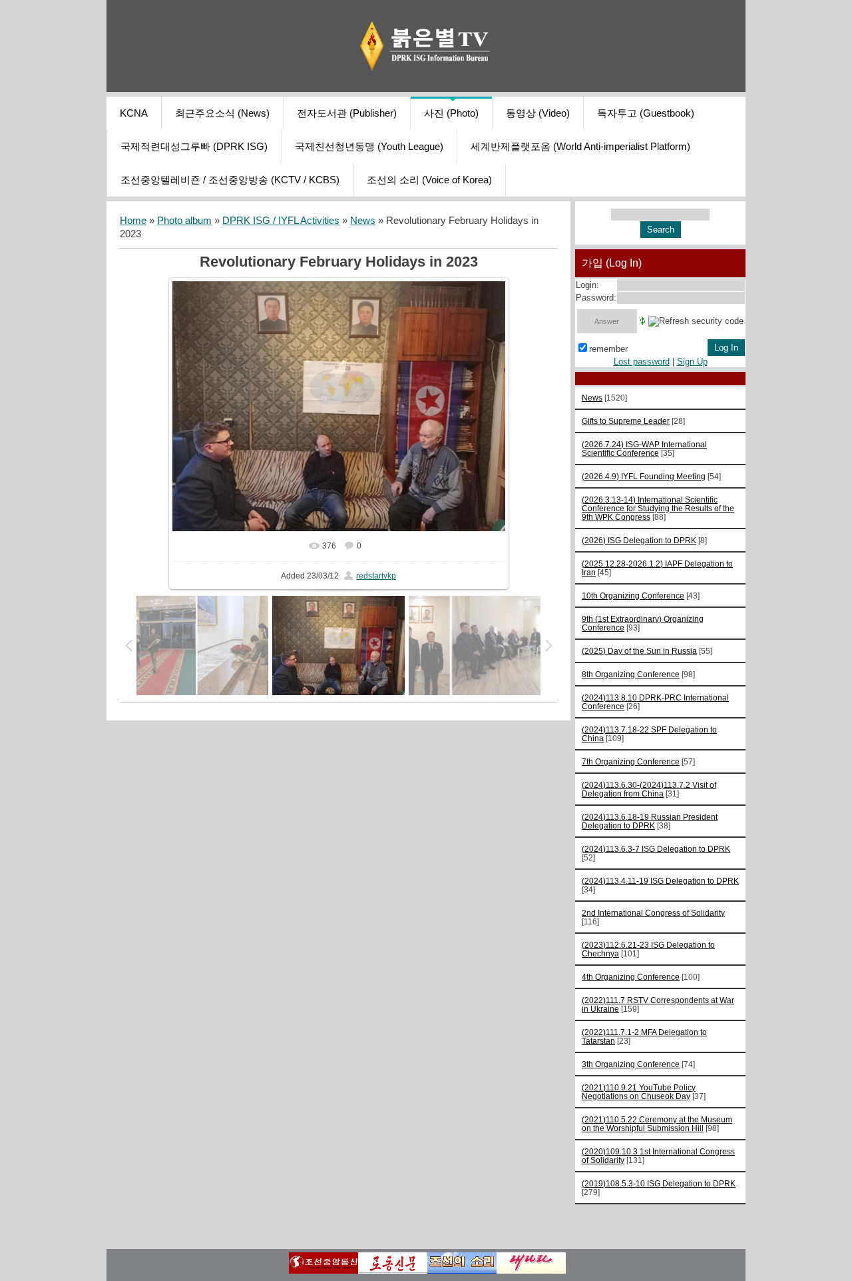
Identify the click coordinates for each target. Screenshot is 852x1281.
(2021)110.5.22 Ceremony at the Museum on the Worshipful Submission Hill (657, 1123)
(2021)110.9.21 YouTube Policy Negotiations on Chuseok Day (639, 1091)
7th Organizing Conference (631, 761)
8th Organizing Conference (631, 674)
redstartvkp (376, 576)
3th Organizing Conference (631, 1064)
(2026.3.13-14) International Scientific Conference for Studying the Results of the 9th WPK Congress (658, 508)
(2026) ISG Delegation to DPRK (639, 540)
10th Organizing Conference (633, 595)
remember (608, 349)
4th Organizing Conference (631, 976)
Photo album (184, 220)
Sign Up (692, 362)
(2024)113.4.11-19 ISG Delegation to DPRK (660, 880)
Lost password (642, 362)
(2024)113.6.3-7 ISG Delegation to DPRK (656, 848)
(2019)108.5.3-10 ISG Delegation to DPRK (659, 1183)
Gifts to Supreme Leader (626, 421)
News (362, 220)
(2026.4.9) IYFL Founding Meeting (644, 476)
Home (133, 220)
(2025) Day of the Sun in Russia (639, 650)
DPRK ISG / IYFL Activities (280, 220)
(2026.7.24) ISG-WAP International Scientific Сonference (644, 448)
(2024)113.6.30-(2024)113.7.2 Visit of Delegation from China (649, 789)
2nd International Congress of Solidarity (653, 912)
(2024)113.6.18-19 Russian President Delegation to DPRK (650, 821)
